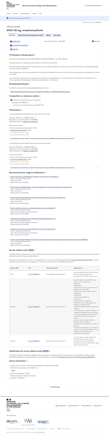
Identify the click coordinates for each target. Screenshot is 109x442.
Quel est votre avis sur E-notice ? (19, 18)
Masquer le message (101, 18)
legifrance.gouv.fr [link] (60, 406)
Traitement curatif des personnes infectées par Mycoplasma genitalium (32, 218)
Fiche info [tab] (12, 35)
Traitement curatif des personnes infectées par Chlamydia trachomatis (32, 229)
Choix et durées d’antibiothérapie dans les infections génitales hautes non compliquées (37, 198)
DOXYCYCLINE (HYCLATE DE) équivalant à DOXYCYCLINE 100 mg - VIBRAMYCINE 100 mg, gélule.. (40, 92)
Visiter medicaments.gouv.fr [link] (93, 5)
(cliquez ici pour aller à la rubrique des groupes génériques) (77, 357)
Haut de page (55, 387)
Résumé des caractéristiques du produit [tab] (30, 35)
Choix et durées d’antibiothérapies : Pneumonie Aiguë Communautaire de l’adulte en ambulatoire (40, 187)
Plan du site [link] (52, 429)
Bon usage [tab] (57, 35)
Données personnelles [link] (42, 429)
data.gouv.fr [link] (97, 406)
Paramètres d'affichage (64, 429)
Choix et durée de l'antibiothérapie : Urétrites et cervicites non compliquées (33, 177)
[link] (39, 6)
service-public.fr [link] (85, 406)
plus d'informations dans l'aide (82, 260)
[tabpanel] (54, 211)
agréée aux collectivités (30, 122)
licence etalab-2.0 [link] (39, 432)
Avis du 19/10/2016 (33, 274)
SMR (31, 250)
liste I (13, 370)
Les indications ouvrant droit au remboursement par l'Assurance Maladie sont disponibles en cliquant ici (42, 138)
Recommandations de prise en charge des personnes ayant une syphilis (32, 208)
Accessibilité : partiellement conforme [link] (15, 429)
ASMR (45, 351)
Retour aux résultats (14, 26)
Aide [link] (40, 13)
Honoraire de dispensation (18, 130)
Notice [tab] (48, 35)
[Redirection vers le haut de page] (35, 55)
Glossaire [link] (15, 13)
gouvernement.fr (73, 406)
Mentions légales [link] (30, 429)
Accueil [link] (9, 13)
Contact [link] (34, 13)
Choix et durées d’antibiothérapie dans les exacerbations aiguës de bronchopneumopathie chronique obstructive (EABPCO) (48, 239)
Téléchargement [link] (25, 13)
